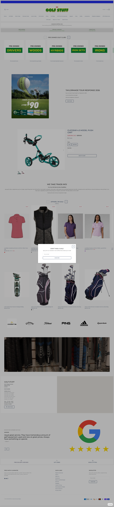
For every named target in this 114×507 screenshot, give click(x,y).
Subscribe (57, 257)
